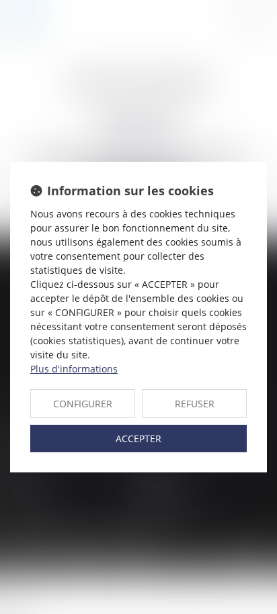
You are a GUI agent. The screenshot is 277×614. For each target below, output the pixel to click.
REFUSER (194, 403)
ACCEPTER (138, 438)
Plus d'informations (74, 368)
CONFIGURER (82, 403)
